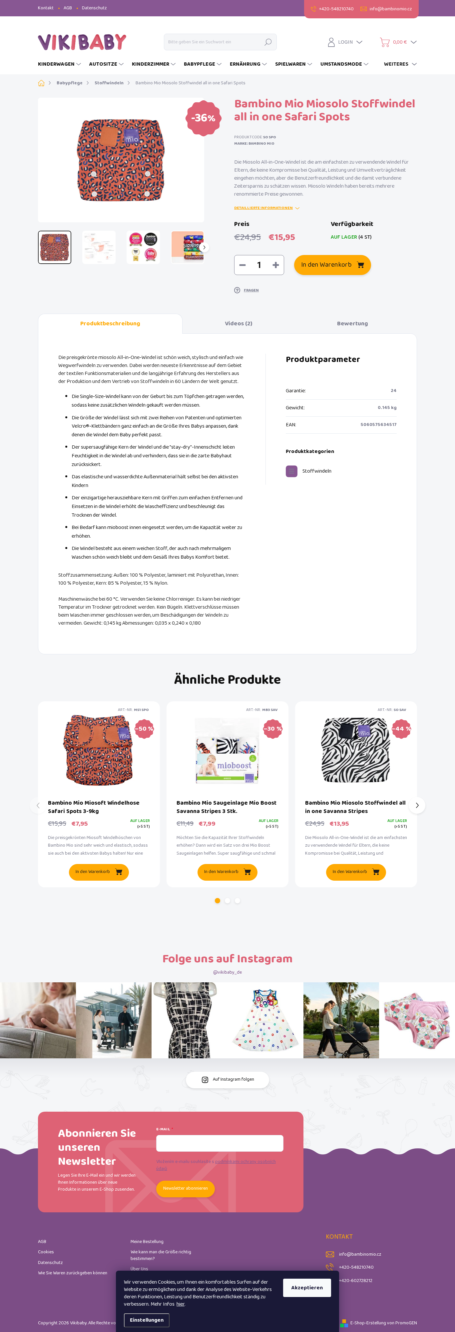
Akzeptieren (307, 1288)
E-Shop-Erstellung (368, 1323)
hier (181, 1304)
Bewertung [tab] (352, 323)
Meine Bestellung (147, 1242)
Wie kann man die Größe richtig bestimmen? (161, 1255)
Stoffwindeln (316, 471)
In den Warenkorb (326, 265)
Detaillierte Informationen (263, 208)
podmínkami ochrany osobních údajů (216, 1165)
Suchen (268, 42)
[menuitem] (60, 64)
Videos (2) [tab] (238, 323)
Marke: (254, 143)
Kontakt (46, 8)
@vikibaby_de (227, 972)
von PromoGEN (402, 1323)
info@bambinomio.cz (360, 1254)
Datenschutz (94, 8)
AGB (68, 8)
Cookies (46, 1252)
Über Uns (139, 1269)
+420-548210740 (356, 1267)
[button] (218, 900)
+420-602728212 (355, 1281)
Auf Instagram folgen (233, 1079)
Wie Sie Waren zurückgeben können (72, 1273)
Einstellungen (147, 1320)
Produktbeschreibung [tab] (110, 323)
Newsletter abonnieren (185, 1188)
